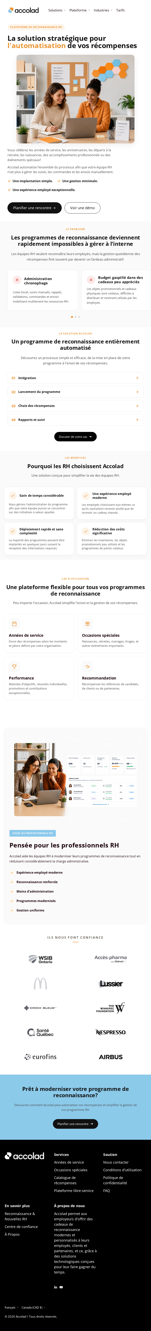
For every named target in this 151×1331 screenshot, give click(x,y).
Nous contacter (116, 1162)
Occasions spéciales (70, 1170)
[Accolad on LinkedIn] (55, 1286)
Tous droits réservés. (43, 1316)
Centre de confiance (21, 1226)
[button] (56, 10)
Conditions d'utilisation (122, 1170)
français (10, 1307)
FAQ (106, 1190)
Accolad (21, 1316)
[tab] (72, 317)
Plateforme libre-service (74, 1190)
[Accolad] (23, 10)
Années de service (69, 1162)
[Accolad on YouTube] (61, 1286)
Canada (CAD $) (32, 1307)
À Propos (12, 1234)
